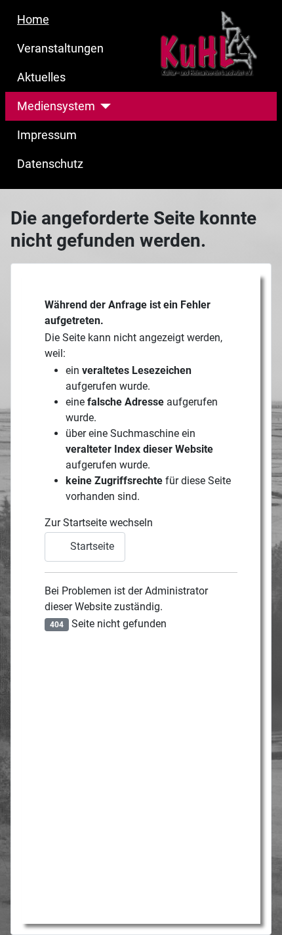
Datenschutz (50, 164)
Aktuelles (41, 77)
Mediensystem (56, 106)
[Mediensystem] (103, 106)
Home (33, 19)
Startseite (91, 546)
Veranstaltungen (60, 48)
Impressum (47, 135)
